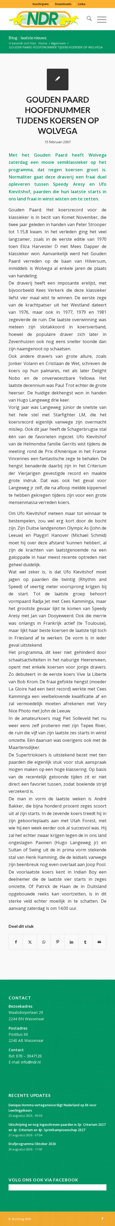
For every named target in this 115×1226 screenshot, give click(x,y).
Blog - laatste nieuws (28, 37)
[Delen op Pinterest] (57, 942)
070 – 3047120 (29, 1055)
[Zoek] (86, 19)
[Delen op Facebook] (16, 942)
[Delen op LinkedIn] (71, 942)
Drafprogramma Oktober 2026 (32, 1144)
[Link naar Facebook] (102, 1219)
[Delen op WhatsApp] (44, 942)
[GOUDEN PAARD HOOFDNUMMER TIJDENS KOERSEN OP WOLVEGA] (57, 79)
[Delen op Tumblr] (85, 942)
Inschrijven (41, 4)
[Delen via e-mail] (99, 942)
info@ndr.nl (31, 1062)
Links (81, 4)
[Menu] (99, 19)
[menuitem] (41, 4)
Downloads (63, 4)
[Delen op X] (30, 942)
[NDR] (48, 19)
